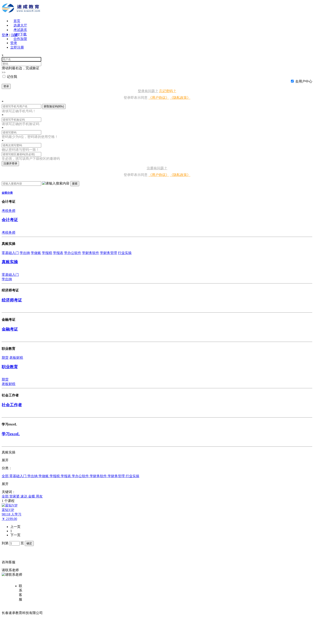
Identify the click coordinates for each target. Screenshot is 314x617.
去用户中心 (303, 81)
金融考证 (10, 329)
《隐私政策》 (180, 97)
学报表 (58, 253)
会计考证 (10, 219)
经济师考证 (12, 300)
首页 (16, 21)
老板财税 (16, 357)
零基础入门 (10, 253)
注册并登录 (10, 163)
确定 (29, 543)
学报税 (47, 253)
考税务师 (8, 211)
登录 (6, 86)
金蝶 (32, 496)
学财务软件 (90, 253)
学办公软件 (72, 253)
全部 (5, 476)
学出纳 (25, 253)
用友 (39, 496)
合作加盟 (20, 39)
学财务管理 (108, 253)
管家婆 (15, 496)
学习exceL (11, 434)
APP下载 (20, 34)
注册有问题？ (157, 168)
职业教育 (10, 367)
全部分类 (7, 192)
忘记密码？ (167, 91)
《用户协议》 (158, 97)
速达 (24, 496)
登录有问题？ (148, 91)
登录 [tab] (13, 43)
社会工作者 (12, 405)
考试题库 (20, 30)
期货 (5, 357)
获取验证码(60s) (54, 106)
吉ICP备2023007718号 (60, 613)
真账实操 (10, 262)
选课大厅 (20, 25)
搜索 (75, 183)
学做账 (36, 253)
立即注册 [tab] (17, 47)
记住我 (12, 76)
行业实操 (125, 253)
